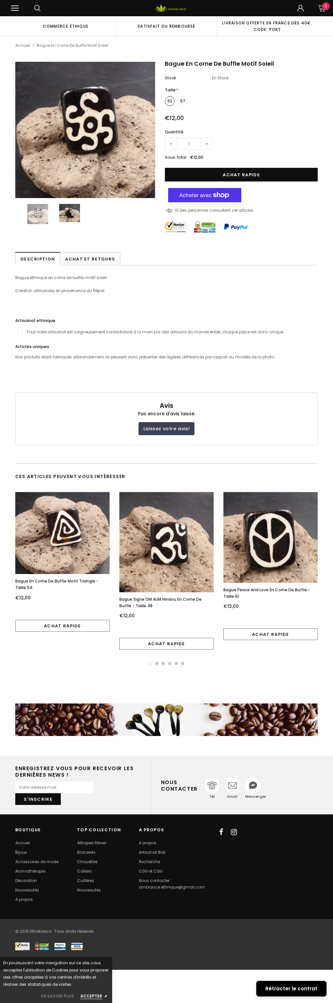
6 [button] (182, 663)
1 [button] (150, 663)
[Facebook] (221, 832)
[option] (65, 26)
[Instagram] (234, 832)
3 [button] (163, 663)
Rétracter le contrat (291, 988)
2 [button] (156, 663)
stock (170, 78)
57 (182, 101)
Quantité (174, 132)
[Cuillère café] (166, 719)
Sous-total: (176, 157)
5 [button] (176, 663)
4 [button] (169, 663)
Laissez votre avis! (166, 428)
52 (169, 101)
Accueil (22, 45)
